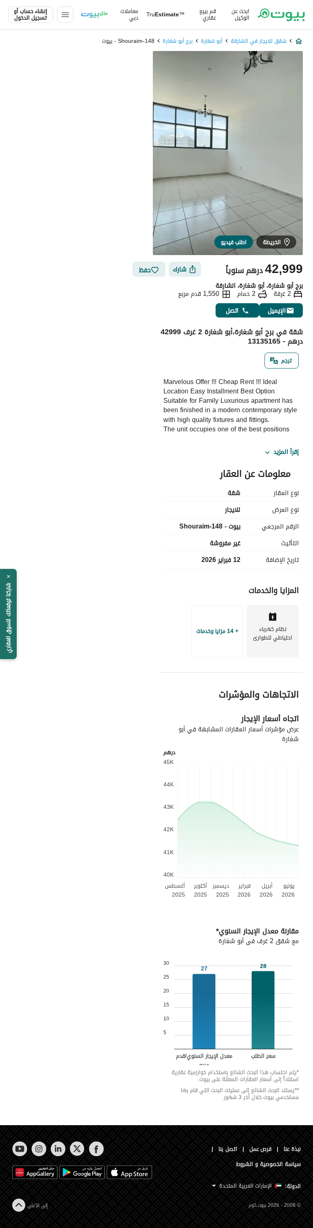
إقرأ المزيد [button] (286, 452)
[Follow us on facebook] (96, 1148)
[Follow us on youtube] (19, 1148)
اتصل (232, 310)
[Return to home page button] (281, 14)
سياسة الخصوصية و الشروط (268, 1164)
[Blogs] (94, 15)
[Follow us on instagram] (38, 1148)
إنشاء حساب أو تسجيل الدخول (30, 15)
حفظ (145, 270)
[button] (8, 614)
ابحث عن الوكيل (240, 15)
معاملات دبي (129, 15)
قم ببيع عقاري (207, 15)
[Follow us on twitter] (77, 1148)
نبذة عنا (292, 1149)
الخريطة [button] (272, 242)
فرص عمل (260, 1149)
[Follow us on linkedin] (58, 1148)
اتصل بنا (227, 1149)
